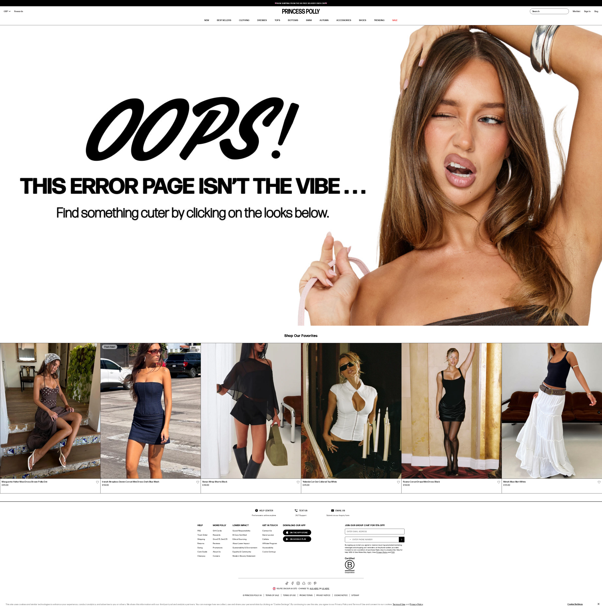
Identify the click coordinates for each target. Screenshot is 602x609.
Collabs (265, 539)
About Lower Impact (241, 543)
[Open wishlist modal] (97, 482)
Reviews (216, 543)
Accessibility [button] (267, 547)
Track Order (203, 535)
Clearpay (201, 556)
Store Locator (268, 535)
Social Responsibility (241, 531)
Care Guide (202, 552)
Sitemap (355, 595)
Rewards (217, 535)
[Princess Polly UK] (301, 11)
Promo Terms (306, 595)
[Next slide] (599, 412)
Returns (201, 543)
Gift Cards (217, 531)
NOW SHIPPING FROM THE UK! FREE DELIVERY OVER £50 (301, 3)
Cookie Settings (269, 552)
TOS (392, 552)
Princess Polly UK (253, 595)
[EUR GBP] (7, 11)
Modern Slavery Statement (244, 556)
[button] (596, 11)
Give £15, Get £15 (220, 539)
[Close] (598, 604)
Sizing (200, 547)
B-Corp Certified (240, 535)
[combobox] (348, 539)
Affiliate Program (269, 543)
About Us (217, 552)
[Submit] (401, 539)
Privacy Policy (382, 552)
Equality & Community (242, 552)
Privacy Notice (323, 595)
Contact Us (267, 531)
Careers (216, 556)
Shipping (201, 539)
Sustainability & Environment (245, 547)
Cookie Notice (341, 595)
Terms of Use (289, 595)
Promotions (218, 547)
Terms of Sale (272, 595)
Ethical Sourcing (240, 539)
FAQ (199, 531)
